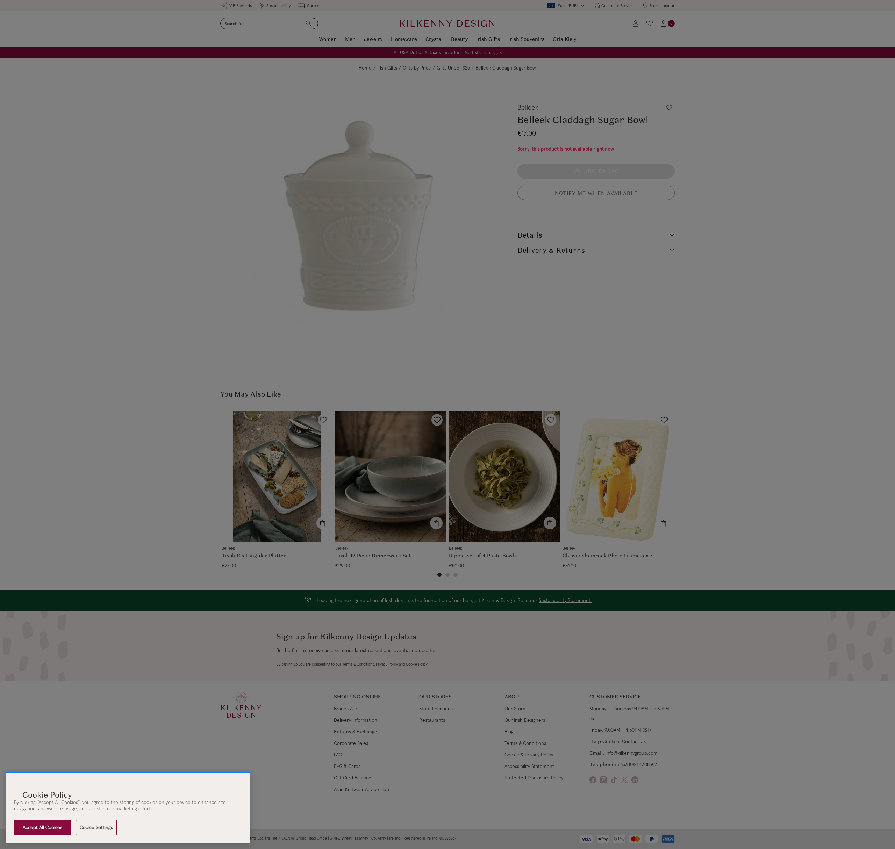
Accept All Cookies (42, 827)
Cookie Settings (96, 827)
